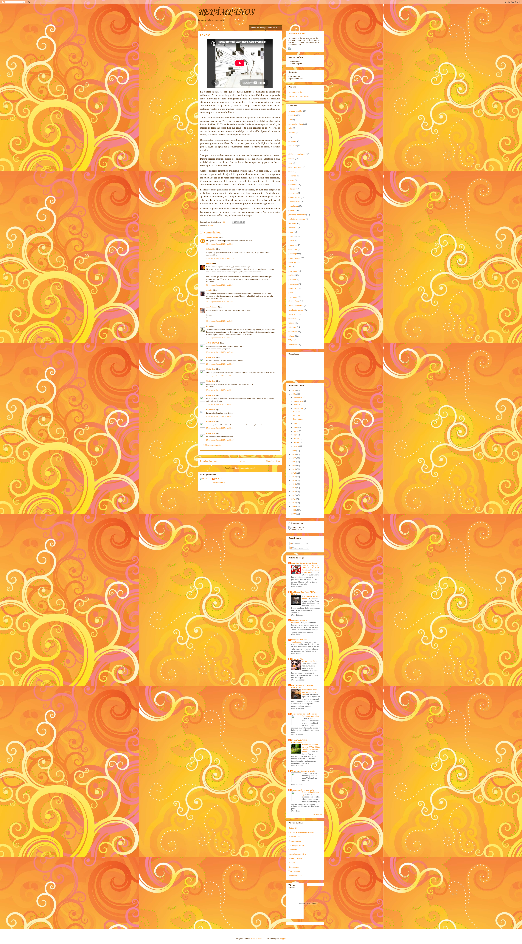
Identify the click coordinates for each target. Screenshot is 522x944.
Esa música (298, 419)
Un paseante (293, 867)
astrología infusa (295, 124)
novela (291, 241)
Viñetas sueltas (295, 875)
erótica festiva (294, 197)
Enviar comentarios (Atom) (245, 468)
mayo (296, 431)
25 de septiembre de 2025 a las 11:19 (220, 376)
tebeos (291, 323)
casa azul (292, 145)
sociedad (211, 226)
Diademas (295, 623)
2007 (293, 514)
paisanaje (292, 253)
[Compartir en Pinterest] (244, 222)
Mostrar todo (317, 815)
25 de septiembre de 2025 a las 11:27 (220, 440)
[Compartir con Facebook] (241, 222)
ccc (289, 150)
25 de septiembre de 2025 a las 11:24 (220, 404)
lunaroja (209, 263)
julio (296, 424)
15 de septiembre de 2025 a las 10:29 (220, 244)
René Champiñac (295, 305)
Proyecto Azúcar (298, 640)
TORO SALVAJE (212, 343)
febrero (297, 442)
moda (290, 232)
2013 (293, 491)
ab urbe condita (295, 111)
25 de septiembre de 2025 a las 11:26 (220, 428)
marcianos (292, 228)
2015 (293, 484)
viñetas (291, 336)
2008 (293, 510)
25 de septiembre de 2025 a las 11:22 (220, 390)
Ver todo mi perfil (218, 482)
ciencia (291, 158)
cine (290, 163)
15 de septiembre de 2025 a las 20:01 (220, 285)
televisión (292, 327)
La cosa (296, 415)
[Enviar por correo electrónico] (233, 222)
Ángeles (209, 290)
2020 (293, 465)
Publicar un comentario (212, 445)
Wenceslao (293, 344)
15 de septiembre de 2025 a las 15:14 (220, 258)
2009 (293, 506)
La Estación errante (296, 219)
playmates (292, 271)
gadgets (291, 210)
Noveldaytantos (295, 858)
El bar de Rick (297, 659)
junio (296, 427)
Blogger (282, 938)
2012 (293, 495)
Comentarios (297, 548)
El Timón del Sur (296, 33)
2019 (293, 469)
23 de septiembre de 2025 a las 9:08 (219, 352)
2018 (293, 473)
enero (296, 446)
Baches (296, 412)
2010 (293, 503)
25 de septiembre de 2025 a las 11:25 (220, 416)
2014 (293, 488)
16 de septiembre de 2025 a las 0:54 (219, 321)
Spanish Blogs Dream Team (304, 563)
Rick (208, 326)
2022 (293, 458)
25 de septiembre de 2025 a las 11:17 (220, 364)
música (291, 236)
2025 (293, 394)
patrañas (292, 262)
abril (296, 435)
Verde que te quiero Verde (303, 771)
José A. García (211, 307)
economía (292, 184)
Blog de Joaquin (299, 620)
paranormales (294, 258)
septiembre (299, 408)
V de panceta (294, 871)
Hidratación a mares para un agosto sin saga (310, 692)
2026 (293, 390)
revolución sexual (295, 310)
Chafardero (210, 357)
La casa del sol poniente (302, 790)
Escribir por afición (296, 845)
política (291, 275)
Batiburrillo (293, 828)
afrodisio (292, 115)
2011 (293, 499)
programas (293, 284)
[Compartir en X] (238, 222)
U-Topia (291, 863)
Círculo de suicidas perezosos (301, 832)
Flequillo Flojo (294, 202)
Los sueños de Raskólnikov (304, 714)
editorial (291, 189)
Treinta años (296, 642)
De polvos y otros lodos (298, 96)
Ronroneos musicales (310, 716)
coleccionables (294, 167)
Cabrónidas (210, 249)
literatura (292, 223)
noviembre (298, 401)
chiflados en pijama (296, 154)
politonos (292, 279)
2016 (293, 480)
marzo (297, 439)
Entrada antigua (273, 461)
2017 (293, 477)
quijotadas (292, 297)
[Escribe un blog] (236, 222)
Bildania (291, 132)
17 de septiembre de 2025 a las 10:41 (220, 338)
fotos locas (293, 206)
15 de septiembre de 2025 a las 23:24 (220, 302)
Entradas (296, 544)
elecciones (293, 193)
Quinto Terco (293, 301)
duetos (291, 180)
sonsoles (292, 318)
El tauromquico (294, 841)
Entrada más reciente (209, 461)
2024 (293, 451)
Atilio (290, 128)
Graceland (292, 849)
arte (290, 119)
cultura (291, 171)
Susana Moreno (212, 237)
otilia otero (292, 249)
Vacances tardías (309, 661)
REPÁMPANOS (226, 12)
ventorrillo (292, 331)
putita (290, 293)
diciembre (298, 397)
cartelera (292, 141)
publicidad (292, 288)
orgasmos (292, 245)
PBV (290, 267)
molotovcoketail (257, 938)
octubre (297, 405)
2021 (293, 462)
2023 (293, 454)
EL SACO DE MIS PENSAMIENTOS (299, 741)
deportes (292, 176)
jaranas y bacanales (297, 215)
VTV (290, 340)
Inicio (242, 461)
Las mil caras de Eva (297, 854)
